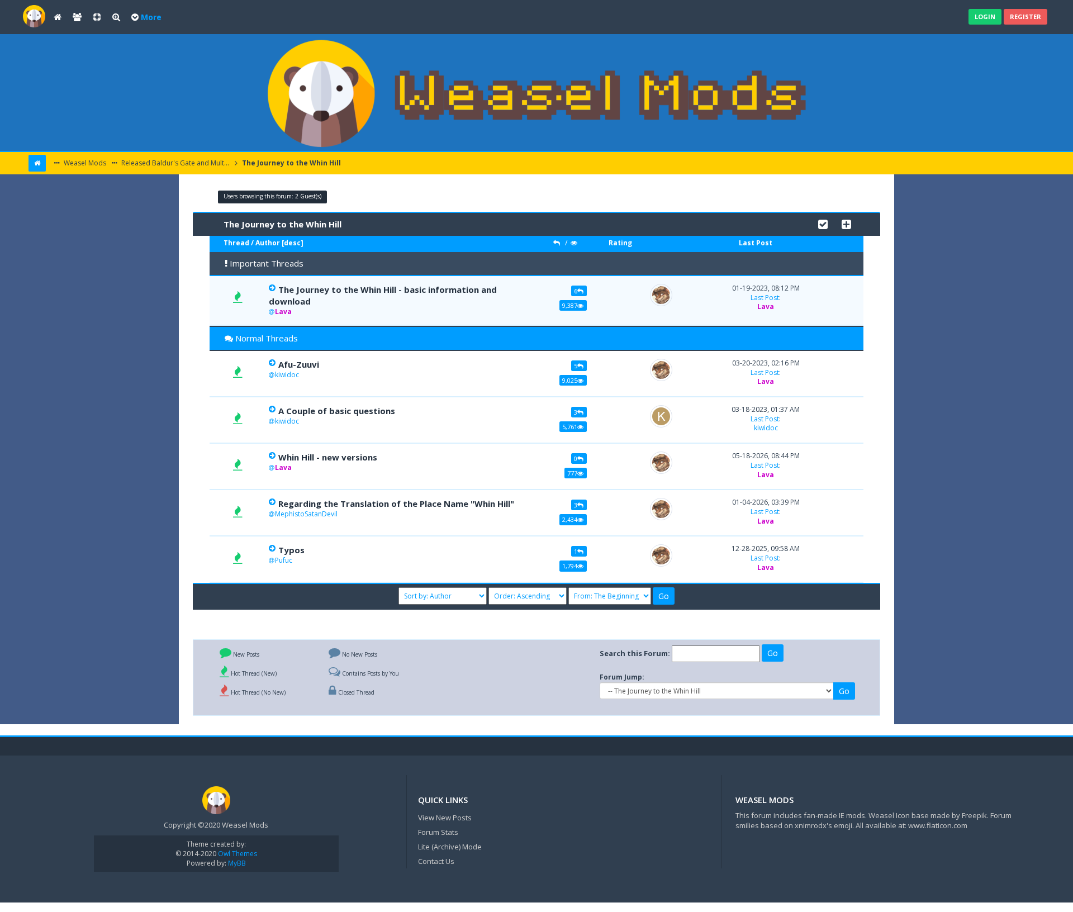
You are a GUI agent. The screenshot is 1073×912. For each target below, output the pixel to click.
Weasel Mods (84, 163)
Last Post (755, 243)
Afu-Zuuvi (298, 364)
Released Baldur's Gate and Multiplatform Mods (176, 163)
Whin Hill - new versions (327, 457)
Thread (236, 243)
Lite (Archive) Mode (450, 847)
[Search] (116, 17)
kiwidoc (287, 374)
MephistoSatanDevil (306, 514)
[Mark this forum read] (823, 223)
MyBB (237, 863)
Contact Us (436, 861)
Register (1025, 16)
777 (572, 473)
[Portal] (57, 17)
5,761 (569, 426)
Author (267, 243)
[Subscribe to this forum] (846, 223)
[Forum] (34, 15)
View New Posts (445, 818)
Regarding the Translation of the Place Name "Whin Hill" (396, 503)
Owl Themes (236, 853)
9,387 (569, 305)
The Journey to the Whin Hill (290, 163)
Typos (291, 549)
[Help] (97, 17)
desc (292, 243)
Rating (620, 243)
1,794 (569, 566)
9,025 (569, 380)
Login (985, 16)
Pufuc (283, 560)
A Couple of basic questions (336, 410)
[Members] (77, 17)
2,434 (569, 519)
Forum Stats (438, 832)
